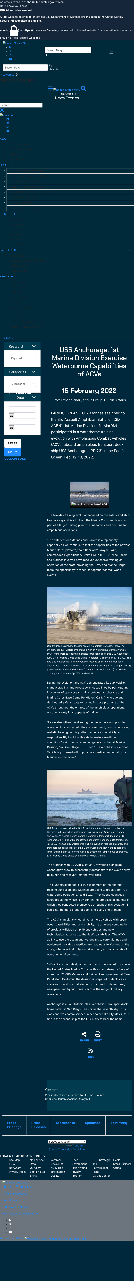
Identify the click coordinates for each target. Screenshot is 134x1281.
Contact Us (16, 332)
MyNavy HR (16, 256)
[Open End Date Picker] (11, 427)
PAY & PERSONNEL (10, 250)
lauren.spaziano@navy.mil (74, 1099)
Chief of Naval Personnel (25, 197)
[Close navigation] (2, 111)
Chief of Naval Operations (26, 181)
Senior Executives (21, 202)
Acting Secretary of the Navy (28, 171)
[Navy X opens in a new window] (10, 51)
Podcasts (15, 302)
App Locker (16, 292)
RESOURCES (6, 276)
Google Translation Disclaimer (67, 1149)
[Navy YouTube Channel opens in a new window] (10, 58)
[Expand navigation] (50, 89)
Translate (78, 1145)
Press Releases (18, 224)
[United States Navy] (16, 43)
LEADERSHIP (7, 165)
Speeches (15, 234)
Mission (14, 154)
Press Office (7, 74)
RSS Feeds (16, 317)
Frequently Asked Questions (26, 322)
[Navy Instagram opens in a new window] (10, 55)
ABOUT (4, 138)
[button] (67, 6)
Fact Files (15, 312)
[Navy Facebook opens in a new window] (10, 47)
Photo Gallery (17, 282)
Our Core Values (19, 144)
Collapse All (15, 458)
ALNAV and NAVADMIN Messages (28, 327)
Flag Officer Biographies (25, 208)
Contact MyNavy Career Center (27, 260)
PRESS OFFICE (8, 214)
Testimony (16, 229)
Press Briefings (18, 219)
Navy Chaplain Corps (21, 307)
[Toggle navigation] (111, 52)
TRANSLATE (6, 338)
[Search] (83, 89)
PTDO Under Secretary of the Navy (31, 176)
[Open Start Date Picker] (11, 415)
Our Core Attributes (21, 149)
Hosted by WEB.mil (12, 1238)
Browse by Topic (19, 297)
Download (100, 503)
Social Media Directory (22, 287)
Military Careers (19, 266)
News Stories (17, 244)
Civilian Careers (18, 270)
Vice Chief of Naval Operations (29, 186)
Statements (17, 239)
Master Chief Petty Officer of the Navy (33, 192)
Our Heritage (17, 159)
